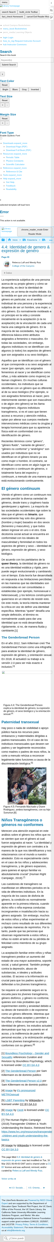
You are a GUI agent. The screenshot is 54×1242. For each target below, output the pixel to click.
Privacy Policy (21, 1224)
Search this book (8, 55)
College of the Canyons (23, 266)
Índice (9, 273)
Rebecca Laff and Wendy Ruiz (27, 1170)
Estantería (32, 240)
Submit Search (9, 64)
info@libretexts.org (15, 1230)
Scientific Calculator (15, 164)
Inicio (15, 240)
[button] (10, 186)
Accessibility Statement (12, 1227)
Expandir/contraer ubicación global (50, 239)
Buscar (6, 1238)
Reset (5, 85)
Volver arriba (8, 1179)
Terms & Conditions (39, 1224)
